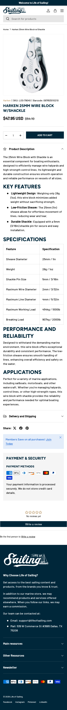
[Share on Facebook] (21, 428)
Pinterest (32, 702)
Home (6, 29)
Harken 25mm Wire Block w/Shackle (28, 29)
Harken (7, 100)
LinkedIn (43, 702)
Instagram (20, 702)
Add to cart (44, 135)
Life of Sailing (16, 696)
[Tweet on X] (15, 428)
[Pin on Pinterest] (27, 428)
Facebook (7, 702)
